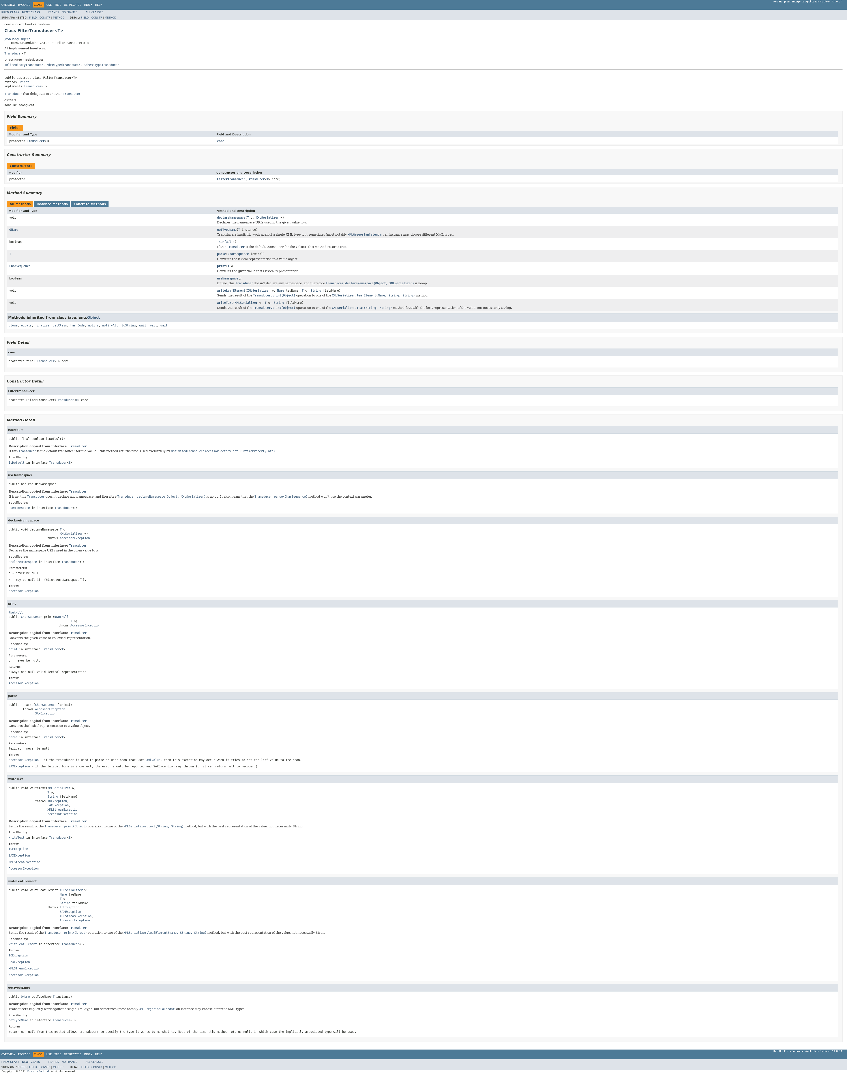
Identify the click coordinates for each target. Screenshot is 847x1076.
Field (33, 17)
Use (49, 4)
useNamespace (227, 278)
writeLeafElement (231, 290)
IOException (57, 801)
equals (26, 325)
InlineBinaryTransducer (23, 65)
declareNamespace (231, 217)
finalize (42, 325)
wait (142, 325)
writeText (225, 302)
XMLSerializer (267, 217)
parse (221, 254)
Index (88, 4)
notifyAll (110, 325)
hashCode (77, 325)
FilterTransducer (231, 179)
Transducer (13, 53)
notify (93, 325)
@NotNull (16, 612)
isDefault (225, 242)
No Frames (69, 12)
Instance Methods (52, 204)
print (221, 266)
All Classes (94, 12)
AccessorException (75, 538)
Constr (44, 17)
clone (13, 325)
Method (58, 17)
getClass (60, 325)
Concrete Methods (90, 204)
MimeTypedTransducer (63, 65)
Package (24, 4)
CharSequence (238, 254)
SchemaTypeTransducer (101, 65)
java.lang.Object (17, 39)
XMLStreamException (63, 809)
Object (24, 82)
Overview (8, 4)
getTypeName (226, 229)
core (220, 141)
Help (98, 4)
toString (129, 325)
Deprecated (72, 4)
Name (280, 290)
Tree (57, 4)
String (316, 290)
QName (13, 229)
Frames (53, 12)
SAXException (45, 713)
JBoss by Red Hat (38, 1071)
